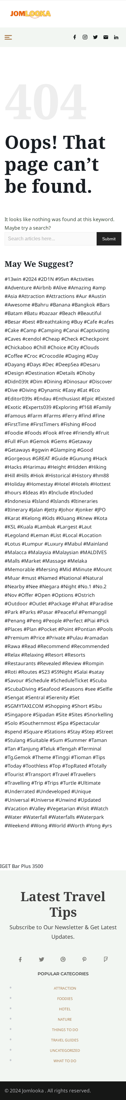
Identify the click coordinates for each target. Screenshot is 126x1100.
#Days (34, 364)
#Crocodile (51, 356)
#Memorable (20, 569)
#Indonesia (18, 501)
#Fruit (102, 432)
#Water (13, 817)
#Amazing (79, 287)
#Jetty (50, 509)
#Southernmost (37, 723)
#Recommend (53, 646)
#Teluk (47, 748)
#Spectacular (85, 723)
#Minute (82, 569)
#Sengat (14, 697)
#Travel (60, 774)
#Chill (39, 347)
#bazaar (48, 313)
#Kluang (65, 518)
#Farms (52, 415)
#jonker (84, 509)
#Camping (50, 330)
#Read (28, 646)
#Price (37, 637)
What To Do (65, 1060)
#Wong (39, 825)
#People (52, 620)
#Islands (60, 501)
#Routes (27, 671)
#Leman (39, 535)
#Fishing (70, 424)
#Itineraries (84, 501)
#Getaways (17, 449)
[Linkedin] (116, 37)
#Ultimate (89, 782)
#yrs (107, 825)
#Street (104, 731)
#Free (65, 432)
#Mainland (95, 543)
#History (81, 475)
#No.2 (99, 586)
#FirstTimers (44, 424)
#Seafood (49, 689)
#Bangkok (83, 304)
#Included (81, 492)
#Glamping (63, 449)
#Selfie (105, 689)
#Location (90, 535)
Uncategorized (65, 1050)
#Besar (13, 321)
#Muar (12, 578)
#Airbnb (42, 287)
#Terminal (89, 748)
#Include (58, 492)
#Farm (34, 415)
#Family (102, 407)
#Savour (14, 680)
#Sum (56, 740)
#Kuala (25, 526)
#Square (33, 731)
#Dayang (15, 364)
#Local (69, 535)
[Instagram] (85, 37)
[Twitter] (95, 37)
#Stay (73, 731)
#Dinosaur (75, 381)
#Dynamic (49, 390)
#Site (61, 714)
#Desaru (90, 364)
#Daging (75, 356)
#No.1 (84, 586)
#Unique (81, 791)
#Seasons (72, 689)
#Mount (102, 569)
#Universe (42, 800)
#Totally (97, 765)
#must (28, 578)
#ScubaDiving (20, 689)
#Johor (66, 509)
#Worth (76, 825)
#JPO (100, 509)
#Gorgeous (18, 458)
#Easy (69, 390)
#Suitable (37, 740)
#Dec (48, 364)
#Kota (100, 518)
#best (28, 321)
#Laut (85, 526)
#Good (85, 449)
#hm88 (101, 475)
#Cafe (90, 321)
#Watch (99, 808)
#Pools (105, 629)
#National (70, 578)
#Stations (55, 731)
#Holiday (15, 484)
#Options (62, 595)
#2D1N (46, 279)
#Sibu (95, 706)
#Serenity (57, 697)
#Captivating (94, 330)
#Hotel (62, 484)
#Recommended (90, 646)
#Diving (28, 390)
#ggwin (40, 449)
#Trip (37, 782)
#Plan (30, 629)
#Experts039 (37, 407)
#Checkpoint (94, 338)
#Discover (100, 381)
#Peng (34, 620)
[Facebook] (74, 37)
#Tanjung (28, 748)
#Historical (57, 475)
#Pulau (75, 637)
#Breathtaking (53, 321)
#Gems (59, 441)
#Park (11, 612)
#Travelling (17, 782)
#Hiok (37, 475)
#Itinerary (16, 509)
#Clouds (89, 347)
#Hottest (100, 484)
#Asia (11, 296)
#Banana (60, 304)
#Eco (94, 390)
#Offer (25, 595)
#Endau (42, 398)
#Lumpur (32, 543)
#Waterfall (35, 817)
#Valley (37, 808)
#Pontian (85, 629)
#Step (88, 731)
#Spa (63, 723)
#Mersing (47, 569)
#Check (69, 338)
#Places (13, 629)
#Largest (67, 526)
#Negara (49, 586)
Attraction (65, 988)
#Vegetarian (61, 808)
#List (55, 535)
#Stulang (15, 740)
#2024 (30, 279)
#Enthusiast (66, 398)
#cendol (31, 338)
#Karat (12, 518)
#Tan (10, 748)
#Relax (12, 654)
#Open (42, 595)
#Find (84, 415)
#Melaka (77, 560)
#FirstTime (17, 424)
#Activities (82, 279)
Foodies (65, 998)
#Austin (97, 296)
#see (90, 689)
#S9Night (61, 671)
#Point (65, 629)
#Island (40, 501)
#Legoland (17, 535)
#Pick (103, 620)
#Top (55, 765)
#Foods (33, 432)
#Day (92, 356)
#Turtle (68, 782)
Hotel (65, 1009)
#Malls (12, 560)
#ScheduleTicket (69, 680)
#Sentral (35, 697)
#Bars (103, 304)
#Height (56, 467)
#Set (74, 697)
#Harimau (34, 467)
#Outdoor (16, 603)
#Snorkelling (98, 714)
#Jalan (36, 509)
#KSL (10, 526)
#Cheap (51, 338)
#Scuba (98, 680)
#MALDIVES (93, 552)
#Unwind (65, 800)
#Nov (11, 595)
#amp (99, 287)
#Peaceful (65, 612)
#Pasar (45, 612)
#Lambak (45, 526)
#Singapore (18, 714)
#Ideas (30, 492)
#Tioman (81, 757)
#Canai (71, 330)
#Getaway (80, 441)
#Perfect (73, 620)
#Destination (40, 373)
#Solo (11, 723)
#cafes (106, 321)
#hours (13, 492)
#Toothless (35, 765)
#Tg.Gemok (18, 757)
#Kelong (31, 518)
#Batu (31, 313)
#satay (96, 671)
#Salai (80, 671)
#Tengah (67, 748)
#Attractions (60, 296)
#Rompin (93, 663)
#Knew (84, 518)
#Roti (11, 671)
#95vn (62, 279)
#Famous (15, 415)
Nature (65, 1019)
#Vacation (16, 808)
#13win (13, 279)
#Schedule (37, 680)
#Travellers (83, 774)
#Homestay (39, 484)
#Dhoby (85, 373)
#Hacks (13, 467)
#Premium (17, 637)
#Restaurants (20, 663)
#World (57, 825)
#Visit (82, 808)
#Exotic (13, 407)
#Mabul (73, 543)
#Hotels (80, 484)
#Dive (11, 390)
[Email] (106, 37)
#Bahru (40, 304)
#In (43, 492)
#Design (14, 373)
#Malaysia (39, 552)
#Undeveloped (53, 791)
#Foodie (14, 432)
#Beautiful (89, 313)
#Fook (50, 432)
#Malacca (16, 552)
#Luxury (53, 543)
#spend (13, 731)
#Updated (89, 800)
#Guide (59, 458)
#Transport (38, 774)
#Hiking (97, 467)
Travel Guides (65, 1040)
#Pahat (80, 603)
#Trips (51, 782)
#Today (13, 765)
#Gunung (80, 458)
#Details (65, 373)
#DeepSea (67, 364)
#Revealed (49, 663)
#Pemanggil (92, 612)
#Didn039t (17, 381)
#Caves (13, 338)
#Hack (100, 458)
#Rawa (12, 646)
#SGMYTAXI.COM (24, 706)
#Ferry (69, 415)
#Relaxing (32, 654)
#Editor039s (18, 398)
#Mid (65, 569)
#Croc (31, 356)
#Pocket (47, 629)
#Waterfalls (61, 817)
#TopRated (74, 765)
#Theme (41, 757)
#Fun (22, 441)
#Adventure (18, 287)
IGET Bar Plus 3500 (21, 866)
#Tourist (14, 774)
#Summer (75, 740)
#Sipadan (43, 714)
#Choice (56, 347)
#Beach (67, 313)
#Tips (99, 757)
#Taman (97, 740)
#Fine (98, 415)
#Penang (15, 620)
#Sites (76, 714)
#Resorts (75, 654)
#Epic (87, 398)
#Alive (60, 287)
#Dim (36, 381)
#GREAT (41, 458)
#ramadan (96, 637)
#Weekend (17, 825)
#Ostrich (85, 595)
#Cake (12, 330)
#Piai (89, 620)
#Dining (53, 381)
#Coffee (14, 356)
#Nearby (14, 586)
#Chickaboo (18, 347)
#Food (88, 424)
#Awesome (17, 304)
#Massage (54, 560)
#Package (59, 603)
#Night (68, 586)
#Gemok (40, 441)
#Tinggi (61, 757)
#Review (71, 663)
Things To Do (65, 1029)
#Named (47, 578)
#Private (55, 637)
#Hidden (77, 467)
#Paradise (101, 603)
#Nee (32, 586)
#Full (10, 441)
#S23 (44, 671)
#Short (79, 706)
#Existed (105, 398)
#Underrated (20, 791)
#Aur (81, 296)
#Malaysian (65, 552)
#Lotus (12, 543)
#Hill (10, 475)
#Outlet (38, 603)
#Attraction (31, 296)
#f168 (85, 407)
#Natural (93, 578)
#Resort (54, 654)
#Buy (77, 321)
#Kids (48, 518)
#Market (31, 560)
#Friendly (83, 432)
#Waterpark (90, 817)
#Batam (14, 313)
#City (73, 347)
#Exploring (65, 407)
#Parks (28, 612)
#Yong (93, 825)
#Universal (17, 800)
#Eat (82, 390)
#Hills (22, 475)
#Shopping (57, 706)
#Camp (28, 330)
